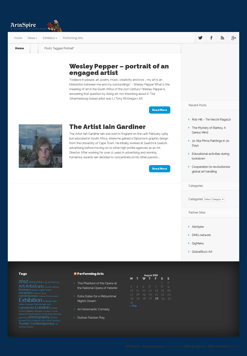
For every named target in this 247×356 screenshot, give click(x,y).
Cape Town (45, 289)
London (42, 307)
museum (47, 311)
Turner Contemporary (36, 324)
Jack (49, 304)
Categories (195, 199)
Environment (52, 296)
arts (40, 286)
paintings (23, 317)
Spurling (56, 321)
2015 (45, 282)
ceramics (26, 293)
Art (22, 286)
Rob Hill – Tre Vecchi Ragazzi (211, 119)
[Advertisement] (211, 72)
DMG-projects (194, 346)
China (43, 293)
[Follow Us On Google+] (233, 38)
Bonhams (25, 290)
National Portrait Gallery (30, 314)
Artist (31, 286)
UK (56, 324)
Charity (36, 293)
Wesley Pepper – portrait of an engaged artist (119, 69)
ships (43, 321)
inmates (29, 304)
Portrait (53, 317)
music (55, 311)
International (40, 304)
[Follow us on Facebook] (211, 38)
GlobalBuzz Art (202, 251)
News (31, 38)
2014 (39, 282)
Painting (57, 314)
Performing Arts (73, 38)
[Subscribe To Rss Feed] (222, 38)
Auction (48, 287)
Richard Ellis (24, 321)
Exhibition (49, 38)
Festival (47, 301)
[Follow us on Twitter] (200, 38)
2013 (32, 282)
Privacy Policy (153, 346)
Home (18, 38)
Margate (38, 311)
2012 (23, 281)
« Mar (133, 306)
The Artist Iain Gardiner (107, 126)
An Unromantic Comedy (93, 309)
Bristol (35, 290)
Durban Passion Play (91, 317)
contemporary (28, 296)
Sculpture (35, 321)
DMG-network (201, 235)
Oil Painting (47, 314)
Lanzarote (26, 308)
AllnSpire (198, 226)
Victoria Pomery (26, 327)
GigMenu (198, 243)
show (48, 321)
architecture (53, 282)
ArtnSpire (132, 346)
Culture (42, 296)
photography (39, 317)
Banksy (56, 287)
